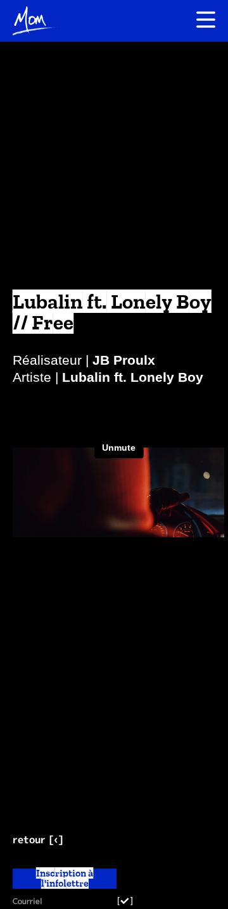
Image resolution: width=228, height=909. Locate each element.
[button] (164, 21)
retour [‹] (38, 839)
